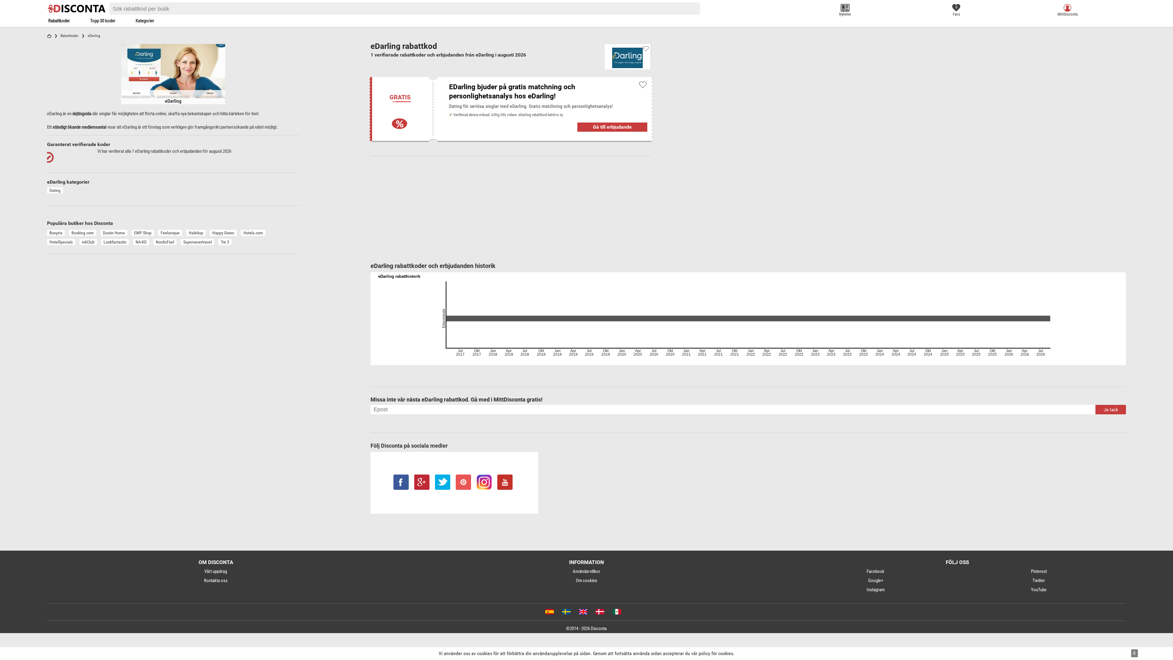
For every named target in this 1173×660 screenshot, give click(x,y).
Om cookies (586, 580)
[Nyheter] (845, 8)
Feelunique (170, 232)
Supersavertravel (197, 242)
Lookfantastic (115, 242)
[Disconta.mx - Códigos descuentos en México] (616, 613)
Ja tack (1111, 410)
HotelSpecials (61, 242)
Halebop (196, 232)
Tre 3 (225, 242)
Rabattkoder (59, 21)
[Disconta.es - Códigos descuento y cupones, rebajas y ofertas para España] (549, 613)
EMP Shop (143, 232)
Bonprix (55, 232)
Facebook (875, 571)
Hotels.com (253, 232)
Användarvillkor (586, 571)
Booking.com (82, 232)
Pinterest (1039, 571)
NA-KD (141, 242)
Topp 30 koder (102, 21)
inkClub (88, 242)
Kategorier (145, 21)
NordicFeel (165, 242)
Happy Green (223, 232)
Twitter (1038, 580)
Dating (54, 190)
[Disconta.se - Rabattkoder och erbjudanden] (565, 613)
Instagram (876, 589)
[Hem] (49, 36)
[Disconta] (77, 8)
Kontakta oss (216, 580)
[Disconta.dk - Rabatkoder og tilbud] (599, 613)
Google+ (875, 580)
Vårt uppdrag (215, 571)
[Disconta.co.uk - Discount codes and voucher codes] (582, 613)
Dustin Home (114, 232)
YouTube (1039, 589)
